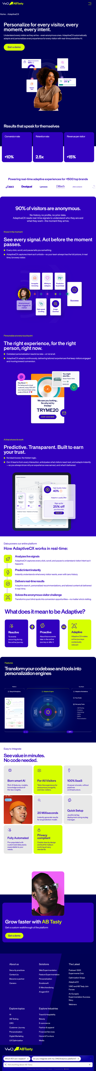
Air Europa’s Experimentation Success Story (79, 997)
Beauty (42, 1019)
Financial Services (47, 1032)
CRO (11, 1023)
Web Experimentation (48, 970)
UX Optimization (16, 1040)
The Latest (74, 964)
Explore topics (17, 1008)
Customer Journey (17, 1027)
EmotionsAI (44, 983)
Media (41, 1040)
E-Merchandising (46, 987)
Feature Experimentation (49, 974)
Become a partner (16, 979)
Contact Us (14, 974)
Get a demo (14, 47)
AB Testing (13, 1019)
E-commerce (44, 1023)
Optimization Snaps (77, 978)
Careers (12, 983)
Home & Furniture (46, 1036)
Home (3, 14)
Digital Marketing (16, 1036)
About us (14, 964)
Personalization (45, 979)
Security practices (17, 970)
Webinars (73, 1004)
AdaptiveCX (74, 982)
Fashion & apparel (46, 1027)
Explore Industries (48, 1008)
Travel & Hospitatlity (47, 1014)
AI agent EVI (44, 992)
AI (10, 1014)
